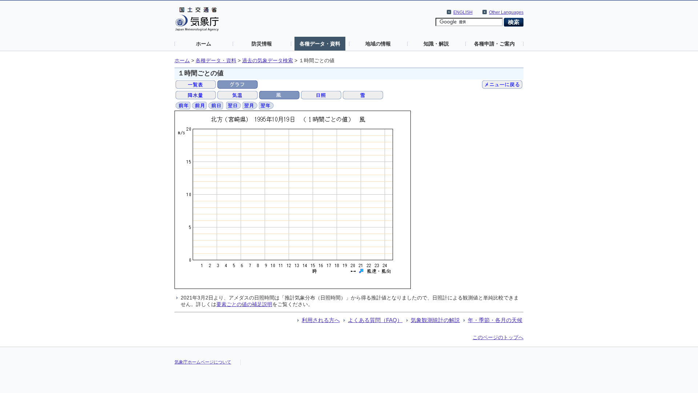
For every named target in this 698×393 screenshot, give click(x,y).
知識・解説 (436, 44)
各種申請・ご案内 (494, 44)
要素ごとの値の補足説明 (244, 304)
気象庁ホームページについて (202, 362)
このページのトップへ (498, 337)
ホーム (203, 44)
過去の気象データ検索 (267, 60)
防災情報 (262, 44)
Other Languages (506, 12)
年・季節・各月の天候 (495, 320)
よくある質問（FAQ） (375, 320)
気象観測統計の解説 (435, 320)
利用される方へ (321, 320)
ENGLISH (463, 12)
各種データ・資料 (320, 44)
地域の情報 (378, 44)
